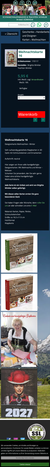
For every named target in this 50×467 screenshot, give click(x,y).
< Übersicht (11, 34)
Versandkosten (37, 79)
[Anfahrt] (22, 3)
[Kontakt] (35, 3)
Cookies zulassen (25, 464)
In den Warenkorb (21, 114)
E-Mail (34, 205)
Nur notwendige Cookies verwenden (25, 458)
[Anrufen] (28, 3)
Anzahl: (21, 94)
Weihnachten (39, 40)
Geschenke (28, 32)
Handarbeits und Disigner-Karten (35, 36)
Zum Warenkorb (46, 23)
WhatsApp (39, 24)
